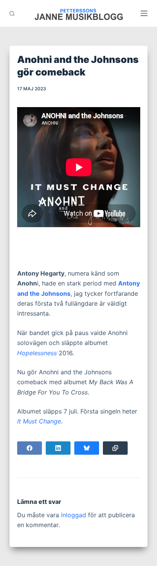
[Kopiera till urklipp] (115, 448)
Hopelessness (37, 353)
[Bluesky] (86, 448)
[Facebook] (29, 448)
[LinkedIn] (58, 448)
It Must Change (39, 421)
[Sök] (12, 13)
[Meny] (144, 13)
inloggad (73, 515)
